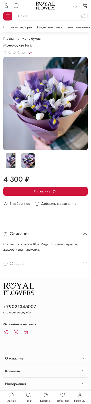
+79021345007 (19, 306)
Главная (9, 38)
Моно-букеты (31, 38)
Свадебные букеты (50, 27)
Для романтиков (79, 27)
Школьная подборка (17, 27)
